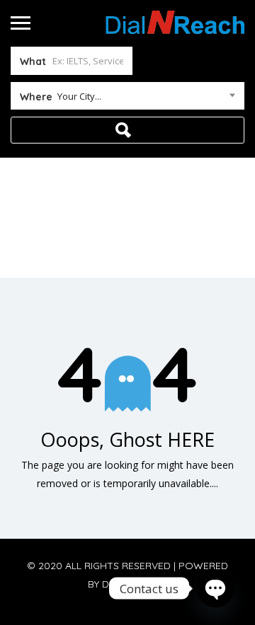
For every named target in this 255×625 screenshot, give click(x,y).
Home (96, 234)
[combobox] (127, 99)
